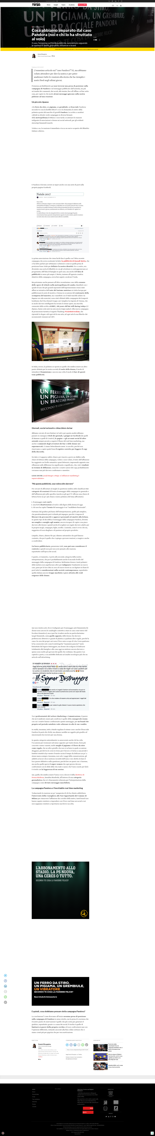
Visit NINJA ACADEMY (51, 1)
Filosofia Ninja (35, 1094)
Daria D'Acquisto (44, 1044)
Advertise (34, 1101)
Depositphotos (78, 1133)
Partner (34, 1104)
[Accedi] (121, 4)
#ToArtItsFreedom (72, 312)
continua (40, 1056)
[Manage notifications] (3, 1133)
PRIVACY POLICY (69, 1130)
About (33, 1091)
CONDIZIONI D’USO (77, 1130)
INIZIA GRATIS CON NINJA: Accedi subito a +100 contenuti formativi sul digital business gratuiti (76, 49)
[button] (100, 40)
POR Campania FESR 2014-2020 (77, 1132)
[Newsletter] (113, 4)
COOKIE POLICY (85, 1130)
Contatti (34, 1106)
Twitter (80, 1054)
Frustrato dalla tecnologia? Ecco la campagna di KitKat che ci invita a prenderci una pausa (115, 1047)
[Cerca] (117, 4)
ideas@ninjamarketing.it (71, 1058)
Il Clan (33, 1096)
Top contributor (36, 1099)
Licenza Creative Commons (92, 1128)
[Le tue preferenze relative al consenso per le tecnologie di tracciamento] (152, 1133)
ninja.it (59, 1088)
